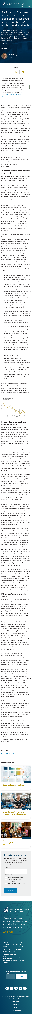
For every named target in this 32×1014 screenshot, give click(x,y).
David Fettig (13, 55)
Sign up (10, 891)
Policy (5, 947)
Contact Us (6, 949)
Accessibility (16, 1004)
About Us (5, 942)
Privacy (16, 1007)
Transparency (16, 1010)
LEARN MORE (8, 932)
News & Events (20, 947)
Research (19, 942)
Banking (18, 944)
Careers (18, 949)
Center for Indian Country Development (15, 880)
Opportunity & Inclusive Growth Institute (17, 884)
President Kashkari (9, 951)
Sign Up (21, 977)
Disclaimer (16, 1001)
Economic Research (9, 955)
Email (6, 867)
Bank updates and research (15, 877)
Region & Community (8, 754)
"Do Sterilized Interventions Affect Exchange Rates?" (12, 94)
